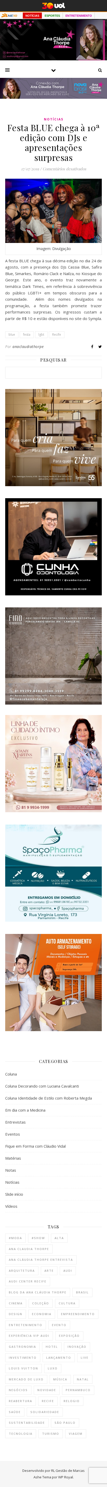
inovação (77, 1347)
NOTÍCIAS (32, 15)
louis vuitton (23, 1368)
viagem (76, 1434)
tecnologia (20, 1434)
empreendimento (78, 1314)
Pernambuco (78, 1390)
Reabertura (20, 1401)
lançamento (58, 1358)
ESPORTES (52, 15)
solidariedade (44, 1412)
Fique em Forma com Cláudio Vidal (35, 1146)
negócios (18, 1390)
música (60, 1379)
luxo (53, 1368)
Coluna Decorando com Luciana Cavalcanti (42, 1086)
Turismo (50, 1434)
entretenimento (25, 1325)
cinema (16, 1303)
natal (83, 1379)
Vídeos (11, 1206)
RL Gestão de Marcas (68, 1470)
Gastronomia (22, 1347)
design (15, 1314)
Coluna (11, 1074)
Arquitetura (22, 1271)
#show (38, 1238)
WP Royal (65, 1477)
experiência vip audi (29, 1336)
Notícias (53, 119)
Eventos (12, 1134)
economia (41, 1314)
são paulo (65, 1423)
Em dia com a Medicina (25, 1110)
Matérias (13, 1158)
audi (67, 1271)
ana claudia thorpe (29, 1249)
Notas (10, 1170)
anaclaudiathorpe (28, 346)
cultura (67, 1303)
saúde (15, 1412)
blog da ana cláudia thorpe (37, 1292)
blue (12, 334)
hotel (52, 1347)
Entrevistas (15, 1122)
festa (26, 334)
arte (49, 1271)
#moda (15, 1238)
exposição (69, 1336)
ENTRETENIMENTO (78, 15)
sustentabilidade (27, 1423)
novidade (46, 1390)
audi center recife (27, 1281)
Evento (59, 1325)
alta (59, 1238)
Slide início (14, 1194)
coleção (40, 1303)
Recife (56, 334)
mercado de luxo (26, 1379)
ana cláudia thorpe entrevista (41, 1260)
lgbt (41, 334)
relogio (72, 1401)
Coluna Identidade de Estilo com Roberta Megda (48, 1098)
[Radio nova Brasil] (53, 97)
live (85, 1358)
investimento (23, 1358)
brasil (82, 1292)
